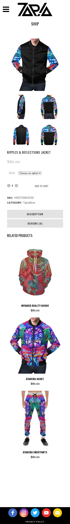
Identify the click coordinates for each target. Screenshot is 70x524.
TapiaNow (29, 202)
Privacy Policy (35, 521)
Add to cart (41, 186)
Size (12, 173)
